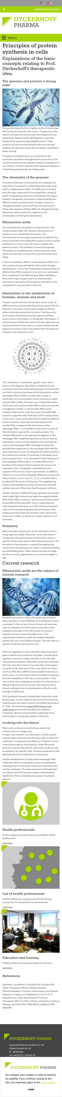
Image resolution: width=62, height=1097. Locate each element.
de (44, 3)
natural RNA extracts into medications (27, 708)
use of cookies (48, 1082)
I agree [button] (31, 1089)
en (51, 3)
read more (7, 843)
